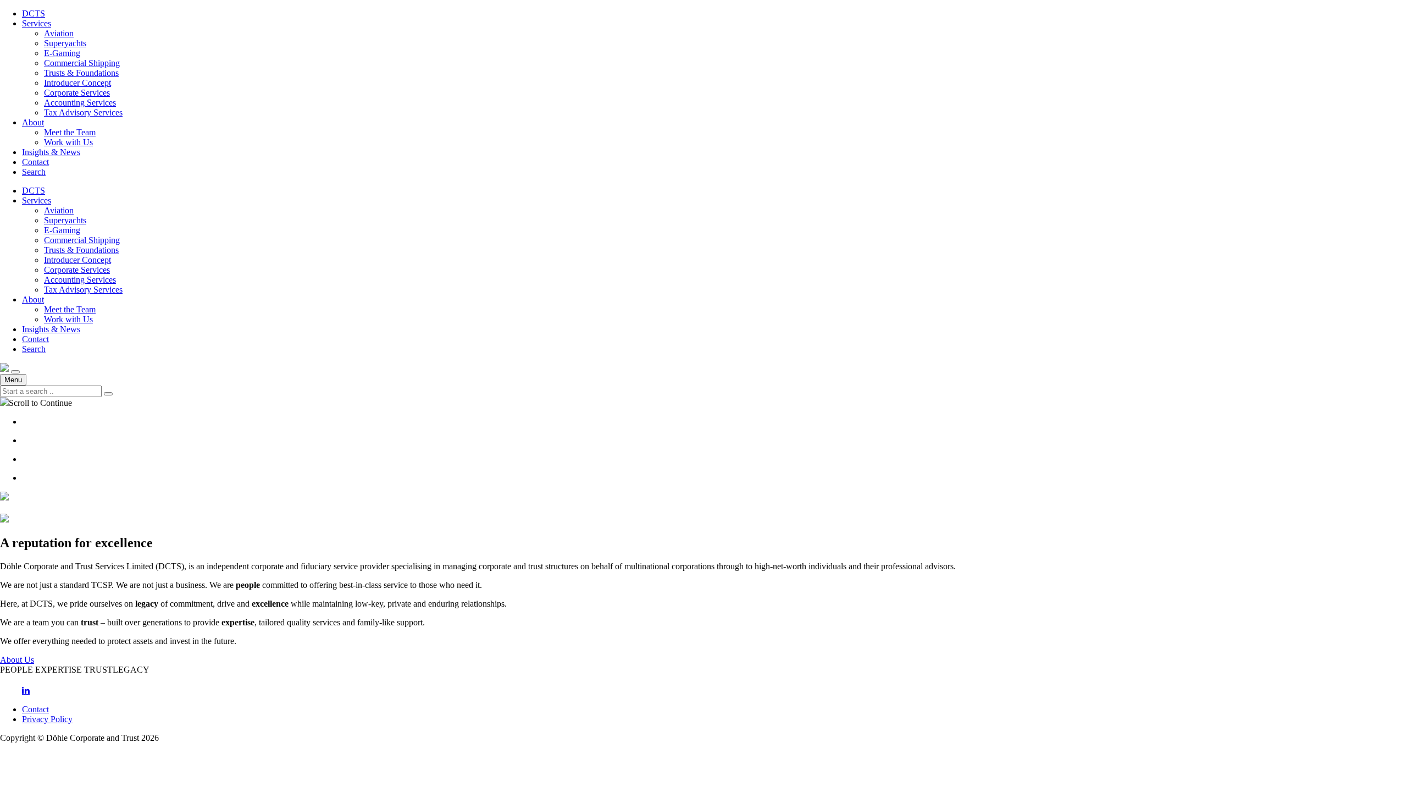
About (33, 122)
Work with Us (68, 142)
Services (36, 23)
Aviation (59, 33)
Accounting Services (80, 102)
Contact (35, 162)
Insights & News (51, 152)
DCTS (33, 13)
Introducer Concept (77, 82)
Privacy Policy (47, 719)
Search (34, 172)
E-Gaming (62, 53)
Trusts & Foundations (81, 73)
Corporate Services (77, 92)
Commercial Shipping (82, 63)
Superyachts (65, 43)
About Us (17, 659)
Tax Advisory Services (83, 112)
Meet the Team (70, 132)
